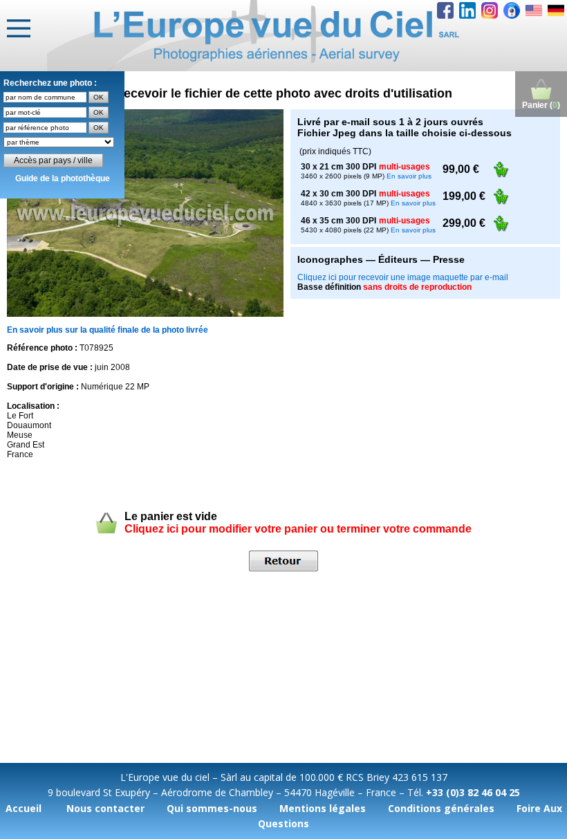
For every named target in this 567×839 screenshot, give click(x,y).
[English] (534, 10)
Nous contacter (105, 808)
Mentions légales (322, 808)
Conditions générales (441, 808)
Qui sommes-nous (212, 808)
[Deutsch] (556, 10)
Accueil (23, 808)
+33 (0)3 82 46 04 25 (473, 792)
